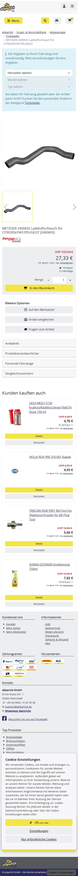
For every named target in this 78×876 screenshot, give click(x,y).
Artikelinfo (12, 343)
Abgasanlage (57, 32)
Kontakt (10, 624)
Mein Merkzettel (16, 632)
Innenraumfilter (15, 744)
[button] (45, 20)
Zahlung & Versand (56, 639)
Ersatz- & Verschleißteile (31, 32)
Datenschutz (52, 628)
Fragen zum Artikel (41, 329)
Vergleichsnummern (19, 373)
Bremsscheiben (15, 741)
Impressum (52, 635)
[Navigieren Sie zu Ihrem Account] (64, 6)
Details (39, 436)
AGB (47, 624)
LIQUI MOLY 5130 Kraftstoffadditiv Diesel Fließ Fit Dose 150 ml (50, 407)
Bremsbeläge (14, 737)
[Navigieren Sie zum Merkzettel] (72, 6)
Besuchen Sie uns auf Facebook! (28, 719)
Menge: (39, 279)
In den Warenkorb (42, 288)
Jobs (47, 643)
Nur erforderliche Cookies (39, 839)
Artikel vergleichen (41, 320)
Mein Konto (13, 628)
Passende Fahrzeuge (19, 363)
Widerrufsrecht (54, 632)
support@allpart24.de (18, 706)
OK (41, 823)
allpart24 (7, 32)
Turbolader (12, 36)
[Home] (7, 7)
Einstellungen (39, 831)
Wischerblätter (15, 752)
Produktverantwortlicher (22, 353)
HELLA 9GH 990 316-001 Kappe (50, 457)
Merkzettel (39, 442)
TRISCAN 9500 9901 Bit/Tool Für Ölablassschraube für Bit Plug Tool (50, 515)
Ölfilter (10, 748)
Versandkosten (66, 263)
